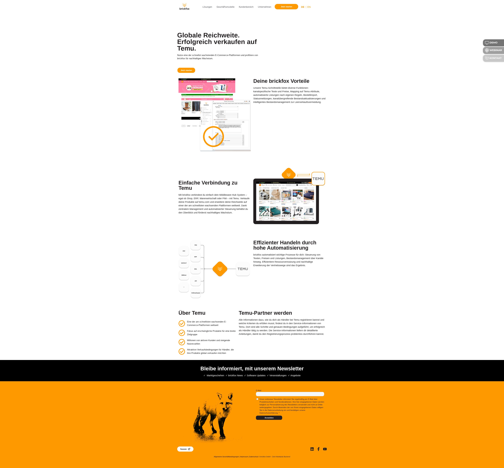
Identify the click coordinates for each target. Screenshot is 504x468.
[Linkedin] (312, 449)
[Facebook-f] (318, 449)
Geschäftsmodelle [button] (225, 7)
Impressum (244, 457)
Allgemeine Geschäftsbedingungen (226, 457)
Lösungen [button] (207, 7)
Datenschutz (253, 457)
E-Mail (258, 390)
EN (309, 7)
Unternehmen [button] (264, 7)
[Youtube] (325, 449)
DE (302, 7)
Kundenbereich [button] (246, 7)
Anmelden (269, 418)
